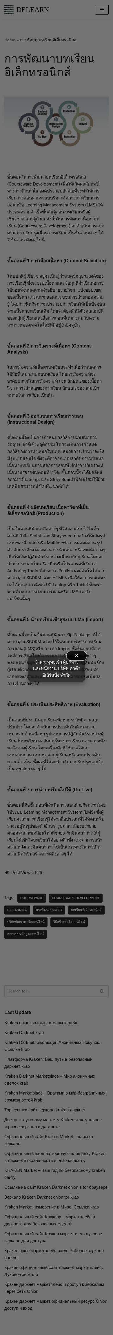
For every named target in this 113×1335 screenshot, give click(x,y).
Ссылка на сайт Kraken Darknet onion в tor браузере (55, 1187)
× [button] (76, 656)
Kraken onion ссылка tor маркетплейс (41, 1022)
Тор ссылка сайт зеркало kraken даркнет (45, 1109)
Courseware (31, 898)
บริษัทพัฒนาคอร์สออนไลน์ (26, 922)
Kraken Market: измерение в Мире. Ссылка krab (51, 1206)
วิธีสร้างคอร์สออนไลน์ (69, 922)
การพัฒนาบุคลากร (49, 910)
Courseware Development (76, 898)
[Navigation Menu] (102, 10)
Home (9, 40)
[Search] (102, 991)
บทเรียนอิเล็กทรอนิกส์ (86, 910)
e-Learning (17, 910)
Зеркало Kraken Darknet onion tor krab (41, 1197)
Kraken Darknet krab (24, 1032)
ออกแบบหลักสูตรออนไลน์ (25, 934)
